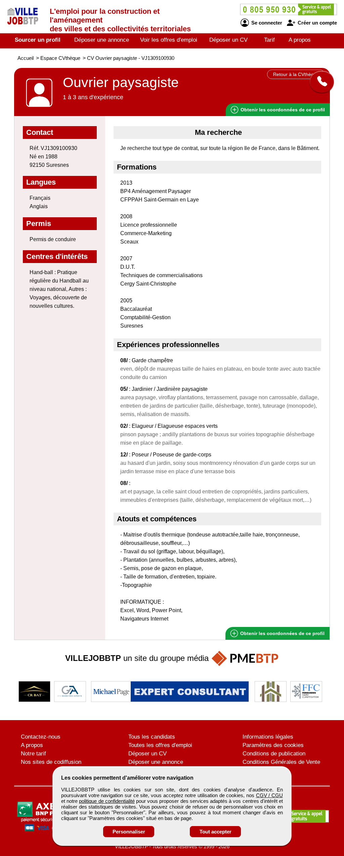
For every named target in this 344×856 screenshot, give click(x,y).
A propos (300, 40)
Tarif (269, 40)
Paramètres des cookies (273, 745)
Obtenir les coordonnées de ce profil (282, 633)
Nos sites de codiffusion (51, 762)
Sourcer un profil (37, 40)
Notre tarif (33, 753)
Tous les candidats (151, 737)
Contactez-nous (40, 737)
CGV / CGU (269, 795)
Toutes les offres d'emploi (160, 745)
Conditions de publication (274, 753)
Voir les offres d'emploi (168, 40)
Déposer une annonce (101, 40)
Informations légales (268, 737)
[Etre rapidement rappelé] (319, 81)
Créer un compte (316, 23)
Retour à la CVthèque (296, 74)
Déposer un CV (228, 40)
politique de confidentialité (106, 801)
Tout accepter (215, 831)
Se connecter (266, 23)
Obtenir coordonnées (282, 109)
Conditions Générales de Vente (281, 762)
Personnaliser (129, 831)
